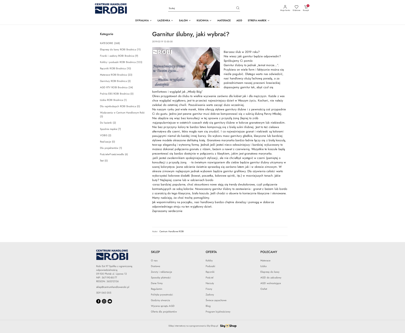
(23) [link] (130, 75)
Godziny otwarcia (160, 300)
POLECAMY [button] (268, 252)
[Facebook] (98, 301)
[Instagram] (104, 301)
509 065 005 (103, 292)
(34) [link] (130, 87)
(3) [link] (101, 116)
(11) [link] (139, 49)
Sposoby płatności (161, 277)
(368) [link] (117, 43)
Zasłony (210, 294)
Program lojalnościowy (218, 311)
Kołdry (209, 260)
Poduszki (210, 266)
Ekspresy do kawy (270, 272)
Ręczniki (210, 272)
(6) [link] (126, 154)
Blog (208, 306)
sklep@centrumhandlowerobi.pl (112, 287)
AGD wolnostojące (270, 283)
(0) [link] (132, 93)
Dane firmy (157, 283)
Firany (209, 289)
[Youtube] (110, 301)
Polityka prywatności (162, 294)
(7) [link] (119, 129)
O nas (154, 260)
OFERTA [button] (211, 252)
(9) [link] (136, 56)
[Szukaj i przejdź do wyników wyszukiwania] (238, 8)
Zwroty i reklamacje (161, 272)
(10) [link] (129, 68)
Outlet (263, 289)
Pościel (209, 277)
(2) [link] (129, 81)
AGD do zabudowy (270, 277)
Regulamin (156, 289)
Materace (265, 260)
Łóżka (263, 266)
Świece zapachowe (216, 300)
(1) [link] (125, 100)
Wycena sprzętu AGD (162, 306)
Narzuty (210, 283)
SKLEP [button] (155, 252)
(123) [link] (139, 62)
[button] (143, 21)
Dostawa (155, 266)
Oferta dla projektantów (164, 311)
